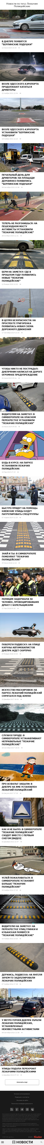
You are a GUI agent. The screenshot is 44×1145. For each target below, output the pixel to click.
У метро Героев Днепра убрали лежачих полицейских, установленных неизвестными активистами (21, 1024)
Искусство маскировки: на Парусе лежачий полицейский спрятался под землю (22, 692)
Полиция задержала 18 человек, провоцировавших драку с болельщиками (20, 602)
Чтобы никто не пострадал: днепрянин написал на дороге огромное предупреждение (22, 371)
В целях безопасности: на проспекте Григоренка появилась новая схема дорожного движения (19, 325)
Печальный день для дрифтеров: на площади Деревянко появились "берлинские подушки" (18, 179)
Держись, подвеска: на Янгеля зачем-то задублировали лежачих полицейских (22, 977)
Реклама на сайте (22, 1100)
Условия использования (22, 1094)
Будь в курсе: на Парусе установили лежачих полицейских (17, 465)
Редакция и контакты (22, 1097)
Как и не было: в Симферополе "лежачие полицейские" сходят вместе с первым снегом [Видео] (22, 834)
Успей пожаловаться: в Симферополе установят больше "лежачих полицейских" (18, 882)
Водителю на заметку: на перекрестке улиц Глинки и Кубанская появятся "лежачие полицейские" (20, 931)
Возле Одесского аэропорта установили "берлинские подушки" (20, 132)
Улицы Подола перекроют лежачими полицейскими (19, 1070)
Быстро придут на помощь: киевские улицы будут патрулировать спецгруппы (20, 511)
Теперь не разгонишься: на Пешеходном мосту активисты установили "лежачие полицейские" (19, 228)
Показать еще (22, 1082)
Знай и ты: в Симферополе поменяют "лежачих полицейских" (19, 556)
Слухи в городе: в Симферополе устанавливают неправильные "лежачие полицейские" (21, 740)
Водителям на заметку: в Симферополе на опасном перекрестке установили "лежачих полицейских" (19, 419)
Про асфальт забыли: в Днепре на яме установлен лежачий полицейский (19, 786)
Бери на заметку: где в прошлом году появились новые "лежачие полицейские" (19, 276)
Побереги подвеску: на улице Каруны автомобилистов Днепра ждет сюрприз (21, 647)
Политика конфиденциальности (22, 1103)
